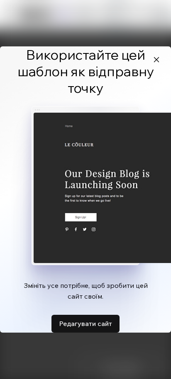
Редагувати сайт (85, 323)
